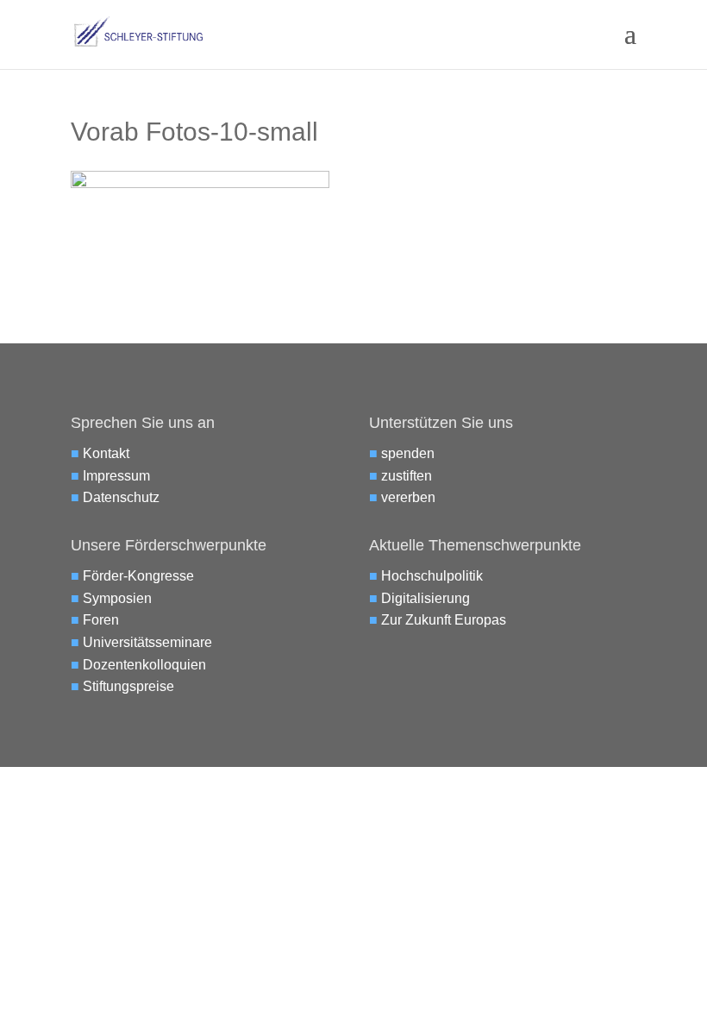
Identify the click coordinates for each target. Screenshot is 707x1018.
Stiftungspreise (128, 686)
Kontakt (106, 453)
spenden (408, 453)
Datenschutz (121, 497)
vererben (408, 497)
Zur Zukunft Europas (443, 620)
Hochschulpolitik (432, 576)
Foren (101, 620)
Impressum (116, 475)
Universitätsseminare (147, 642)
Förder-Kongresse (138, 576)
